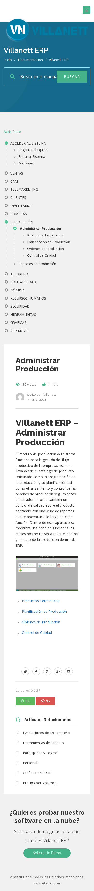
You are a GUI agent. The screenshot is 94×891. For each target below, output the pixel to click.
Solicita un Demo (47, 852)
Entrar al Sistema (32, 156)
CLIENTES (17, 197)
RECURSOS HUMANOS (27, 298)
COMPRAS (18, 214)
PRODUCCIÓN (21, 222)
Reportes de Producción (37, 263)
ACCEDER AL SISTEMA (27, 143)
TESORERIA (18, 274)
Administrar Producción (39, 228)
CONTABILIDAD (22, 282)
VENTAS (16, 173)
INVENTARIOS (21, 205)
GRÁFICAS (17, 322)
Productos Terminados (45, 235)
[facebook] (36, 671)
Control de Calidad (41, 255)
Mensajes (26, 163)
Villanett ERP (58, 59)
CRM (13, 181)
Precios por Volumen (40, 783)
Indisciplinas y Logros (40, 753)
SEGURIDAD (19, 306)
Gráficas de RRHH (37, 772)
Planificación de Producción (48, 242)
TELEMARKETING (23, 189)
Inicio (8, 59)
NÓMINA (17, 290)
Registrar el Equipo (33, 149)
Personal (30, 762)
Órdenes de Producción (45, 248)
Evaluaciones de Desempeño (46, 732)
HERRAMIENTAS (22, 314)
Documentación (30, 59)
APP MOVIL (18, 330)
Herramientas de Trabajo (43, 742)
